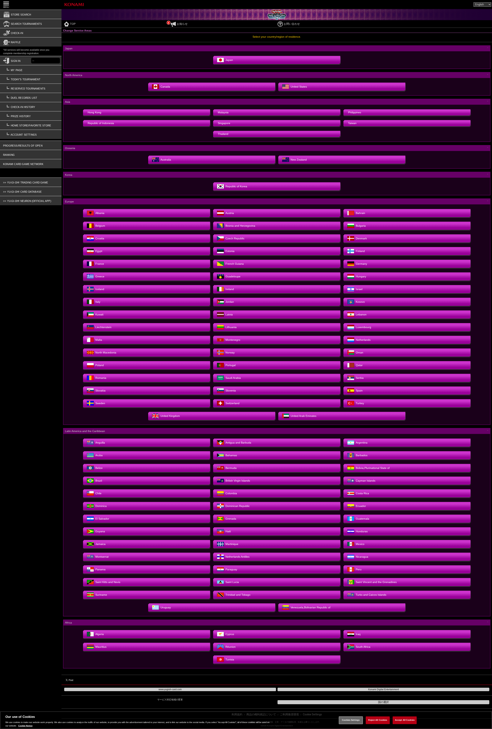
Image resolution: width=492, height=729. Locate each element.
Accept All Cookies (405, 720)
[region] (246, 720)
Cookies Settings (351, 720)
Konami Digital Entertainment (383, 689)
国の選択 (383, 702)
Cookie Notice (25, 725)
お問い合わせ (292, 23)
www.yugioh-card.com (170, 689)
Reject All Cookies (377, 720)
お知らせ (182, 23)
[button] (31, 108)
